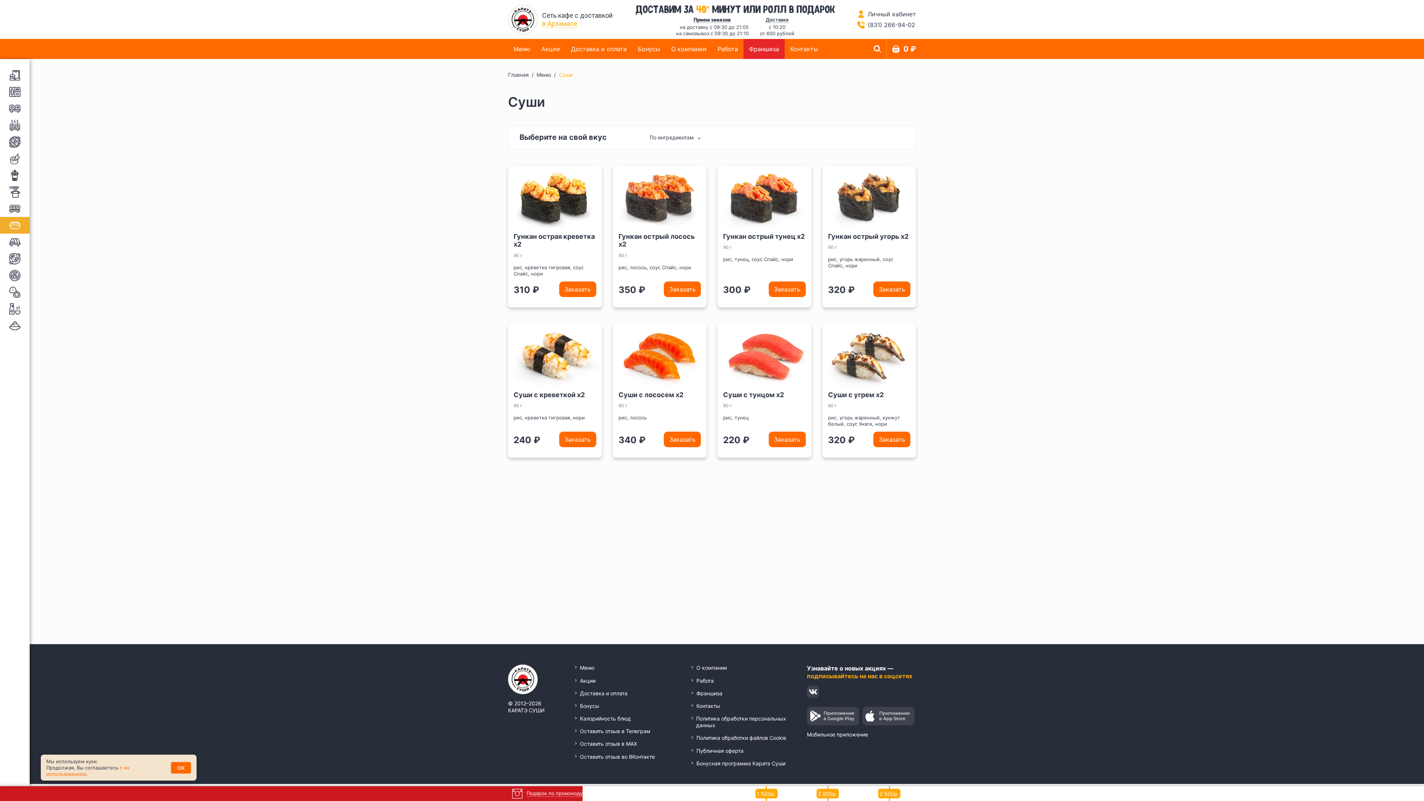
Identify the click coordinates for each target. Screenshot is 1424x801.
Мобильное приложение (837, 734)
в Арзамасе (559, 23)
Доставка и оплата (599, 49)
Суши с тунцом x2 (753, 395)
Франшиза (764, 49)
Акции (550, 49)
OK (181, 768)
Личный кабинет (892, 14)
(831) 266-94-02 (891, 25)
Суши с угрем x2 (856, 395)
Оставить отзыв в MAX (608, 744)
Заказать (577, 289)
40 (702, 8)
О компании (688, 49)
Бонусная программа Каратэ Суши (740, 763)
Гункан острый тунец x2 (764, 236)
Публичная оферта (720, 751)
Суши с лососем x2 (651, 395)
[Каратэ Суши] (523, 19)
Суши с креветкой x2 (549, 395)
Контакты (804, 49)
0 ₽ (909, 48)
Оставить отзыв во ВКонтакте (617, 757)
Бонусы (649, 49)
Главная (518, 75)
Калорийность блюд (605, 718)
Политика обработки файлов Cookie (741, 738)
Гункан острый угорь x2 (868, 236)
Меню (522, 49)
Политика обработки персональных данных (741, 721)
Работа (728, 49)
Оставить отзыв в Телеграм (615, 731)
